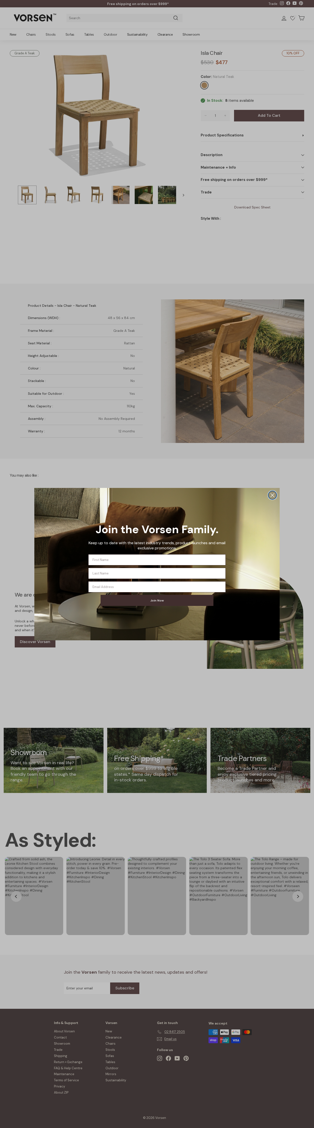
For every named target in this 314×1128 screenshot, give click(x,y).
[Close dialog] (272, 495)
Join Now (157, 600)
